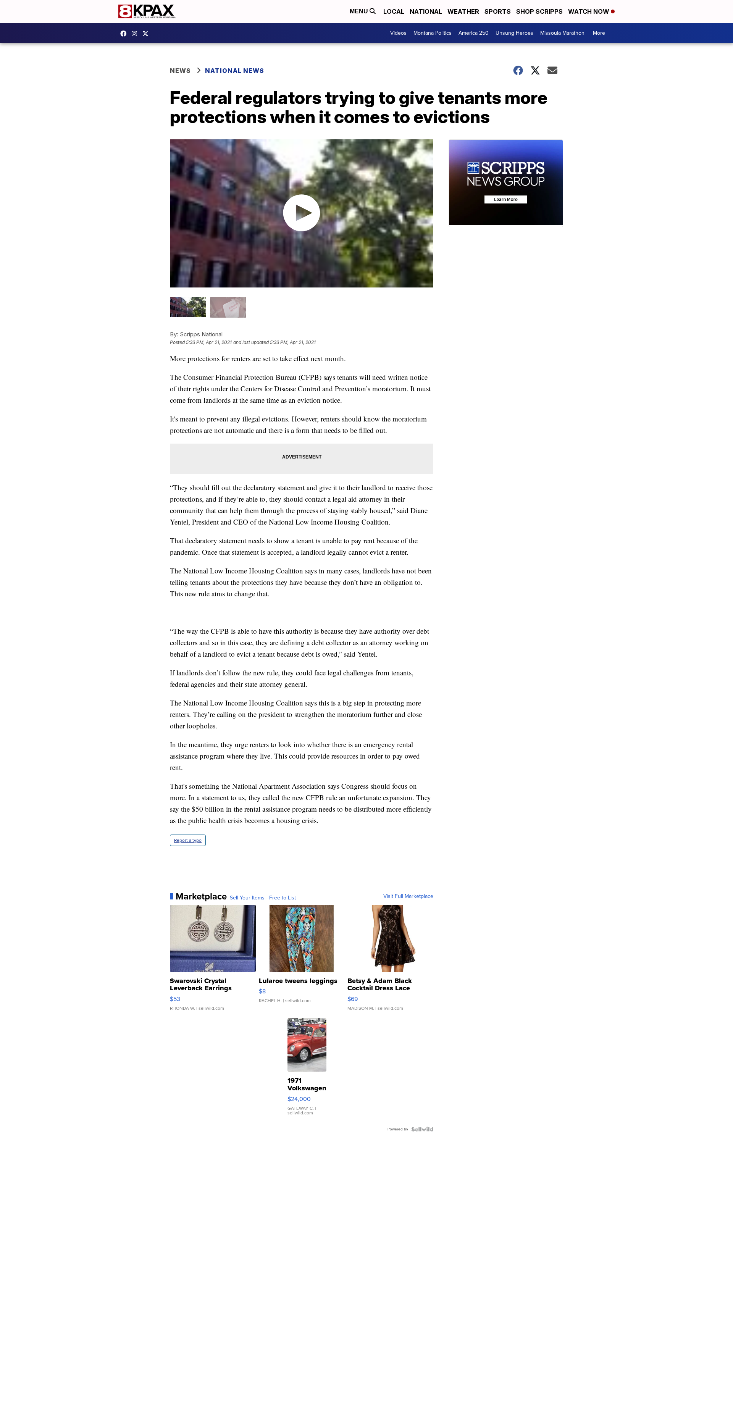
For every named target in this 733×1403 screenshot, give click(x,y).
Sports (497, 11)
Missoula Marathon (562, 33)
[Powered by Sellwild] (422, 1129)
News (180, 70)
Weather (463, 11)
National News (234, 70)
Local (393, 11)
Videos (398, 33)
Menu (360, 11)
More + (601, 33)
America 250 (474, 33)
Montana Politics (432, 33)
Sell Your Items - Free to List (263, 898)
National (426, 11)
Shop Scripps (539, 11)
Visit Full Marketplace (408, 896)
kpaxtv (125, 34)
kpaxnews (147, 34)
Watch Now (589, 11)
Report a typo (188, 840)
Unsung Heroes (514, 33)
